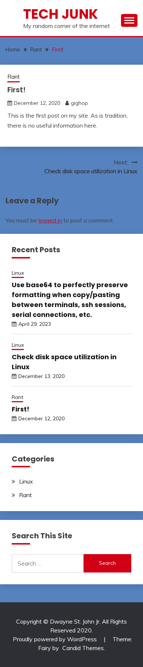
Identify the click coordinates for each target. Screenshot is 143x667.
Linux (18, 273)
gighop (79, 103)
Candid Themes (83, 648)
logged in (50, 220)
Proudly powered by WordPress (55, 639)
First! (20, 409)
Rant (13, 76)
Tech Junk (60, 14)
